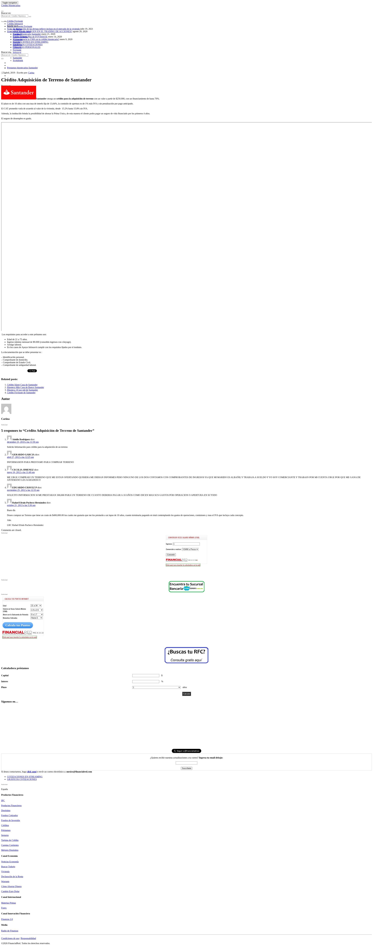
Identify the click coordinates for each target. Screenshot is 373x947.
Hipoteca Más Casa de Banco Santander (25, 387)
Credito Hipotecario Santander (27, 34)
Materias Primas (8, 903)
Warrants (5, 881)
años (185, 687)
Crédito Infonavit (15, 23)
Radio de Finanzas (9, 931)
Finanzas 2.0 (7, 919)
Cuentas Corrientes (10, 845)
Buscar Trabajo (8, 866)
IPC (3, 800)
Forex (4, 908)
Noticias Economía (10, 861)
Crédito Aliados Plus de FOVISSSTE (30, 36)
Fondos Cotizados (9, 815)
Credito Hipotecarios (10, 5)
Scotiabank (18, 60)
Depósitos (5, 810)
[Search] (30, 16)
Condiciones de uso (10, 938)
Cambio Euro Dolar (10, 891)
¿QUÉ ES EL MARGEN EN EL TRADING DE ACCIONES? (42, 31)
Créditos (5, 825)
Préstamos (5, 830)
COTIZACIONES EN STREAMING (30, 42)
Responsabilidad (28, 938)
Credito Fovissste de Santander (21, 392)
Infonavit (17, 52)
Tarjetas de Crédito (10, 840)
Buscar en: (6, 13)
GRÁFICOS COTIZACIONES (28, 44)
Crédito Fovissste (15, 21)
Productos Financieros (11, 805)
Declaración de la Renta (12, 876)
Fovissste (17, 50)
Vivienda (5, 871)
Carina (31, 72)
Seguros (5, 835)
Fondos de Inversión (10, 820)
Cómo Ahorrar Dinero (11, 886)
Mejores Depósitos (9, 850)
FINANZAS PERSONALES (26, 47)
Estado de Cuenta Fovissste (19, 26)
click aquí (31, 771)
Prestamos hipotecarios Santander (22, 67)
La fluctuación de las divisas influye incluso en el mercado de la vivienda (46, 29)
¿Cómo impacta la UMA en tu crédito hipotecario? (36, 39)
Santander (17, 58)
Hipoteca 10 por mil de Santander (22, 390)
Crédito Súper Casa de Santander (22, 384)
